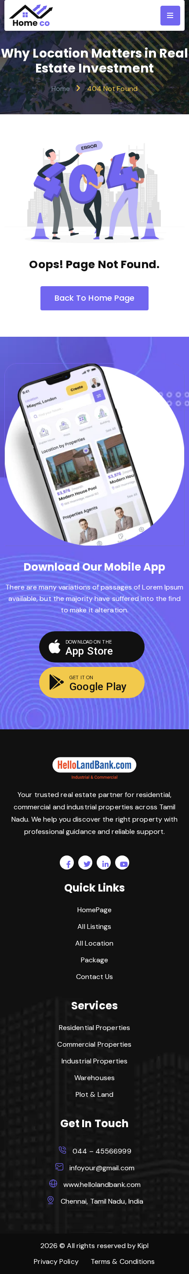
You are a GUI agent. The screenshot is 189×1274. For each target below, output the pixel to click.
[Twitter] (85, 862)
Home (60, 88)
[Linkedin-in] (104, 862)
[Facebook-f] (67, 862)
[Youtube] (122, 862)
